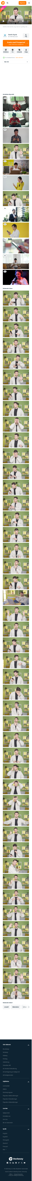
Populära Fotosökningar (10, 1098)
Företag (5, 1058)
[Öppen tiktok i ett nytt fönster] (18, 1162)
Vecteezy (5, 1051)
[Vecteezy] (3, 3)
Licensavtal (6, 1085)
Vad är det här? (19, 57)
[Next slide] (25, 1006)
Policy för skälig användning (15, 1174)
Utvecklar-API (7, 1064)
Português (6, 1139)
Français (5, 1145)
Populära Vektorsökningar (10, 1095)
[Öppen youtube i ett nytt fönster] (24, 1162)
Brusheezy (6, 1048)
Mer (4, 1149)
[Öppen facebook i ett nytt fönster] (7, 1162)
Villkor (10, 1173)
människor (15, 1006)
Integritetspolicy (17, 1173)
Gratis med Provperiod (16, 43)
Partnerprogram (8, 1091)
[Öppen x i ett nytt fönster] (21, 1162)
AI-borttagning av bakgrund (11, 1071)
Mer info (6, 61)
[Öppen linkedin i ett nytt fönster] (12, 1162)
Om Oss (5, 1118)
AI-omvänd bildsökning (10, 1068)
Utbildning (6, 1061)
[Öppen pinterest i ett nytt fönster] (15, 1162)
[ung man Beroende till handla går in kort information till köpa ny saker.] (16, 581)
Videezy (5, 1055)
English (5, 1132)
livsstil (6, 1006)
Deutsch (5, 1142)
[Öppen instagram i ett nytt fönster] (9, 1162)
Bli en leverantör (8, 1122)
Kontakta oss (6, 1115)
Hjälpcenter (6, 1112)
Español (5, 1136)
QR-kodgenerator (8, 1074)
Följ (26, 36)
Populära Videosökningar (10, 1101)
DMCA (4, 1088)
